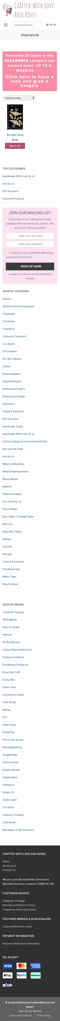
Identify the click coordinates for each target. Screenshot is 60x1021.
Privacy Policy (44, 1015)
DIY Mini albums (12, 358)
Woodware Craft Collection (18, 829)
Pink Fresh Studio (13, 739)
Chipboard (8, 313)
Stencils (7, 546)
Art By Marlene (11, 642)
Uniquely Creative (13, 814)
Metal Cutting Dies (13, 464)
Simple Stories (11, 769)
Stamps (6, 539)
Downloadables (11, 373)
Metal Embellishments (15, 471)
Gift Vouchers (10, 191)
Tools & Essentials (13, 561)
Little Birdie (9, 702)
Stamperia (8, 784)
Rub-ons (7, 524)
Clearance (8, 328)
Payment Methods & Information (21, 943)
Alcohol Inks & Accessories (18, 306)
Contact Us (9, 870)
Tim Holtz (8, 807)
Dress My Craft (11, 672)
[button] (15, 146)
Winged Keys (15, 134)
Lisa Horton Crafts (13, 694)
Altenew (7, 634)
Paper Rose (9, 724)
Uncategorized (11, 569)
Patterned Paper (12, 494)
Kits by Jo (8, 183)
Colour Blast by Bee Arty (17, 649)
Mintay (6, 709)
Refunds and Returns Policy (18, 905)
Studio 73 (8, 792)
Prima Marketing (12, 747)
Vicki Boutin (9, 822)
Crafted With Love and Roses (34, 10)
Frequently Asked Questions (19, 909)
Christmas (8, 321)
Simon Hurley (10, 762)
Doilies (6, 366)
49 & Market (9, 619)
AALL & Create (11, 627)
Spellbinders (10, 777)
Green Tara (9, 687)
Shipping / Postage (13, 900)
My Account (9, 865)
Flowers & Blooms (13, 411)
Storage (7, 554)
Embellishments (11, 381)
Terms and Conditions (20, 1015)
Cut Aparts (8, 343)
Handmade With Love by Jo (18, 176)
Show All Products (13, 198)
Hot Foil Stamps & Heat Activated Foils (24, 441)
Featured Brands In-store (17, 926)
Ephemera (8, 403)
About (6, 861)
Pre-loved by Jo (11, 501)
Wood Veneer (10, 584)
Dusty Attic (8, 679)
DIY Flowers (9, 351)
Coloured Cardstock (14, 336)
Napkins (7, 486)
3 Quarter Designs (13, 612)
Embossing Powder (13, 396)
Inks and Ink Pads (12, 449)
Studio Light (9, 799)
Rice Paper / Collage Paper (18, 516)
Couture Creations (13, 657)
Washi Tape (9, 576)
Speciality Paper (12, 531)
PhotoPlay (8, 732)
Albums (6, 298)
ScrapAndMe (10, 754)
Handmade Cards (12, 426)
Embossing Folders (13, 388)
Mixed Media (10, 479)
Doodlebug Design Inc (15, 664)
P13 (4, 717)
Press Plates (9, 509)
